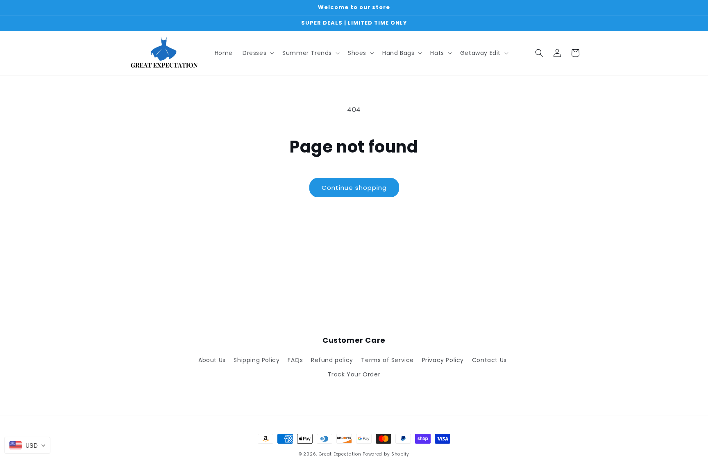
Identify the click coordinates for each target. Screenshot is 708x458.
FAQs (295, 360)
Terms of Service (387, 360)
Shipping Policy (256, 360)
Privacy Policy (443, 360)
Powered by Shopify (386, 454)
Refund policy (332, 360)
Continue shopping (354, 187)
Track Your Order (354, 374)
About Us (212, 360)
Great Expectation (340, 454)
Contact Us (489, 360)
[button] (257, 53)
